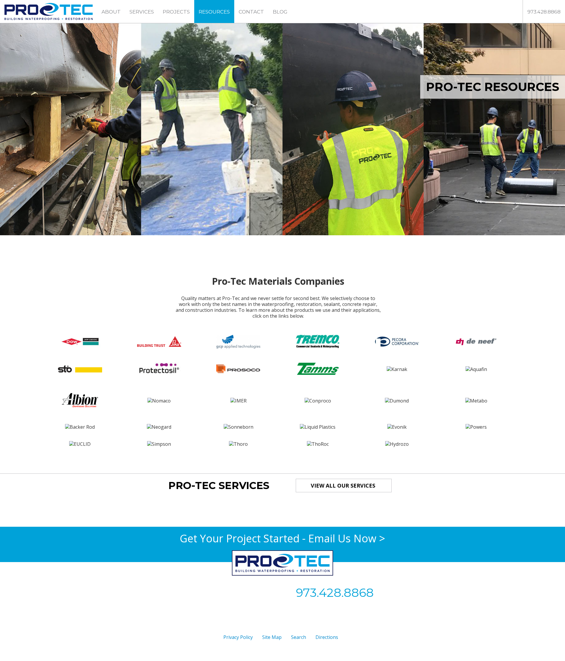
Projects (176, 12)
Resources (214, 12)
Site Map (272, 637)
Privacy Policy (238, 637)
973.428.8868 (544, 12)
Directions (326, 637)
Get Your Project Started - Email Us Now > (282, 538)
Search (298, 637)
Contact (251, 12)
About (111, 12)
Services (141, 12)
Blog (280, 12)
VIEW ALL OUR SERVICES (344, 485)
